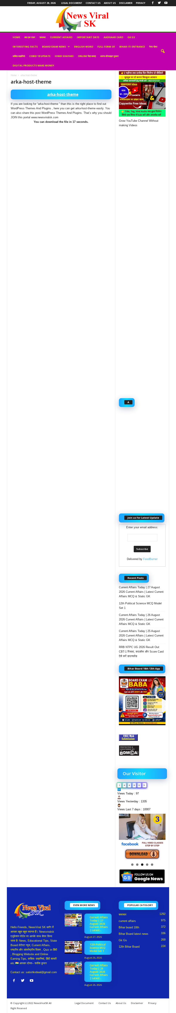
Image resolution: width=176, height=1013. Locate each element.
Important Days (88, 37)
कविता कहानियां (19, 56)
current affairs (61, 37)
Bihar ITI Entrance (132, 46)
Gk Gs (131, 37)
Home (16, 37)
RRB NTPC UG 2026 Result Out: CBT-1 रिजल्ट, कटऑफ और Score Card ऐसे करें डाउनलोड (141, 651)
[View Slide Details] (142, 837)
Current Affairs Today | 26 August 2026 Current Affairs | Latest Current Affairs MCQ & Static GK (141, 619)
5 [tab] (152, 864)
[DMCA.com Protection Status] (142, 750)
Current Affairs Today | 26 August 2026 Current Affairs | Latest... (99, 971)
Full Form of (106, 46)
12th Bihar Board (129, 946)
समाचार (42, 37)
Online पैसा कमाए (87, 56)
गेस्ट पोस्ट (153, 46)
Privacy (140, 3)
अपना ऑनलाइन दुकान (109, 56)
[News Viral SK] (88, 19)
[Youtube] (165, 3)
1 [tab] (132, 864)
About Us (110, 3)
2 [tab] (137, 864)
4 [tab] (147, 864)
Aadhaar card (113, 37)
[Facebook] (152, 3)
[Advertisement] (61, 159)
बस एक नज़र (29, 37)
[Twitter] (159, 3)
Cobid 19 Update (39, 56)
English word (83, 46)
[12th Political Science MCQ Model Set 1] (73, 947)
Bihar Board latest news (133, 933)
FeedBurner (150, 559)
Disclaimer (125, 3)
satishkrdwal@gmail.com (41, 972)
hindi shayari (64, 56)
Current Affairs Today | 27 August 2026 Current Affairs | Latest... (99, 923)
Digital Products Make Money (33, 65)
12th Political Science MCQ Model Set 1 (140, 605)
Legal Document (71, 3)
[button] (162, 51)
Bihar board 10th (129, 927)
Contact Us (93, 3)
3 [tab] (142, 864)
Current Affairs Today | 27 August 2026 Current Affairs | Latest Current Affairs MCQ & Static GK (141, 592)
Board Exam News (54, 46)
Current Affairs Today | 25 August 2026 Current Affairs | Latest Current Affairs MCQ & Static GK (141, 635)
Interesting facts (25, 46)
